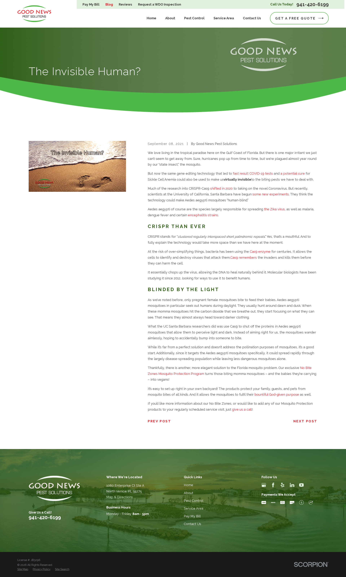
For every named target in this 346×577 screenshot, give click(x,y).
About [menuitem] (170, 18)
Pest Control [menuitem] (194, 18)
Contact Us (192, 524)
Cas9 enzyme (260, 251)
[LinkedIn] (292, 485)
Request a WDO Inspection (159, 4)
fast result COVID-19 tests (253, 173)
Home (188, 485)
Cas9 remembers (243, 257)
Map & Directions (119, 497)
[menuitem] (22, 569)
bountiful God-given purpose (276, 394)
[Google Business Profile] (263, 485)
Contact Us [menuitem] (252, 18)
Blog (109, 4)
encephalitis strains (203, 215)
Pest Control (193, 501)
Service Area (193, 508)
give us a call (242, 409)
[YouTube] (301, 485)
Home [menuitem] (151, 18)
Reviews (125, 4)
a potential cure (292, 173)
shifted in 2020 (221, 188)
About (188, 493)
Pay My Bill (91, 4)
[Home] (34, 14)
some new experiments (270, 194)
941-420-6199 (312, 4)
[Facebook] (273, 485)
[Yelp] (282, 485)
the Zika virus (274, 209)
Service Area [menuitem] (224, 18)
